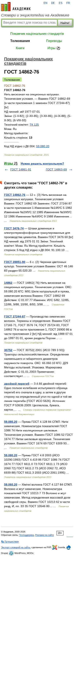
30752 (8, 350)
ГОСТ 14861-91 (20, 169)
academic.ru (16, 6)
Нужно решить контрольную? (42, 163)
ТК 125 (34, 124)
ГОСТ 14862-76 (14, 194)
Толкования (20, 41)
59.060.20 (10, 484)
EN (45, 3)
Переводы (54, 41)
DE (53, 3)
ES (60, 3)
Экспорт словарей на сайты (15, 547)
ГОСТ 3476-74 (14, 228)
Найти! (64, 23)
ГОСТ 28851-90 (14, 262)
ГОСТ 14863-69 (56, 169)
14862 (8, 282)
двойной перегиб (16, 383)
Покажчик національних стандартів (37, 33)
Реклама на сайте (44, 535)
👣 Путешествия (10, 541)
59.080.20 (42, 146)
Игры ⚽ (53, 48)
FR (68, 3)
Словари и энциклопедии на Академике (35, 15)
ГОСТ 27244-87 (14, 316)
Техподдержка (26, 535)
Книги (20, 48)
